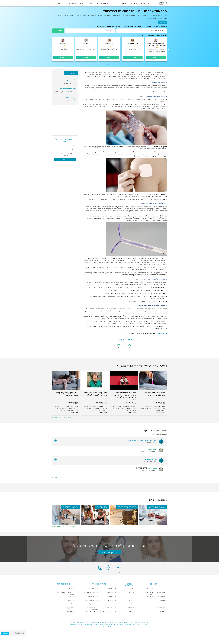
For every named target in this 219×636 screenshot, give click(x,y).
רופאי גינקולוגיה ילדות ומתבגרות (108, 612)
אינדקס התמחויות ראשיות (148, 593)
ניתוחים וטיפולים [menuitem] (102, 3)
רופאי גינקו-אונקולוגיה (110, 608)
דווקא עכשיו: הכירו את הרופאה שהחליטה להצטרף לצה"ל (95, 394)
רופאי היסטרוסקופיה (93, 588)
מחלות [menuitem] (114, 3)
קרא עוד (162, 22)
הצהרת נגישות (162, 596)
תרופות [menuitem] (123, 3)
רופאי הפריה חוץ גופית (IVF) (91, 592)
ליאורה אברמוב (130, 588)
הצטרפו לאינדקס (161, 592)
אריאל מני (131, 600)
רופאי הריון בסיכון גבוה (93, 596)
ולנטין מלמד (131, 608)
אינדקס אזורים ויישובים (149, 597)
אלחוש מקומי (70, 608)
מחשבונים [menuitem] (72, 3)
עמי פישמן (131, 592)
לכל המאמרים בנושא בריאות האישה (65, 417)
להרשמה (65, 160)
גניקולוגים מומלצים (111, 588)
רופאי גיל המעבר (112, 604)
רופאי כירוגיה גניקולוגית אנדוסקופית (92, 609)
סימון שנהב (131, 596)
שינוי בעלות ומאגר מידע (160, 608)
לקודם (168, 391)
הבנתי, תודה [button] (5, 633)
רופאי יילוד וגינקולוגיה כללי (91, 600)
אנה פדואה (131, 612)
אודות (164, 588)
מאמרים (160, 8)
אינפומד (165, 8)
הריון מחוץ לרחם (70, 588)
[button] (64, 3)
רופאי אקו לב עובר (111, 600)
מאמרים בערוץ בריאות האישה (150, 8)
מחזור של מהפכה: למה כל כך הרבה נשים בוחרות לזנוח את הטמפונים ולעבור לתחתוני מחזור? (125, 396)
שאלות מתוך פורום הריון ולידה (153, 430)
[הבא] (50, 49)
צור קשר (164, 604)
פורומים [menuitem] (83, 3)
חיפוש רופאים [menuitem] (146, 3)
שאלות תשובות (149, 588)
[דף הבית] (160, 3)
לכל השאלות (57, 477)
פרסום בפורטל (162, 612)
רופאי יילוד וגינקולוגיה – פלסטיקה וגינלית (92, 605)
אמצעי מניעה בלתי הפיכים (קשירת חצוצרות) (65, 593)
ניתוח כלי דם (70, 612)
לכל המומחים (109, 64)
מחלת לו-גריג (70, 600)
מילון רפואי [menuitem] (133, 3)
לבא (51, 391)
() (155, 47)
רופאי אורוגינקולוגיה (111, 596)
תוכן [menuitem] (91, 3)
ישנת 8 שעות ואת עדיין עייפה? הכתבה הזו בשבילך (66, 394)
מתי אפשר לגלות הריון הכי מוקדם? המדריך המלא (155, 394)
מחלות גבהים (70, 604)
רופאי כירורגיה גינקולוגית (92, 612)
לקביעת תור (156, 57)
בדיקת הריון (71, 596)
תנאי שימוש (163, 600)
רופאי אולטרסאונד (111, 592)
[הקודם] (168, 49)
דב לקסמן (131, 604)
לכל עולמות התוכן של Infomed (64, 526)
